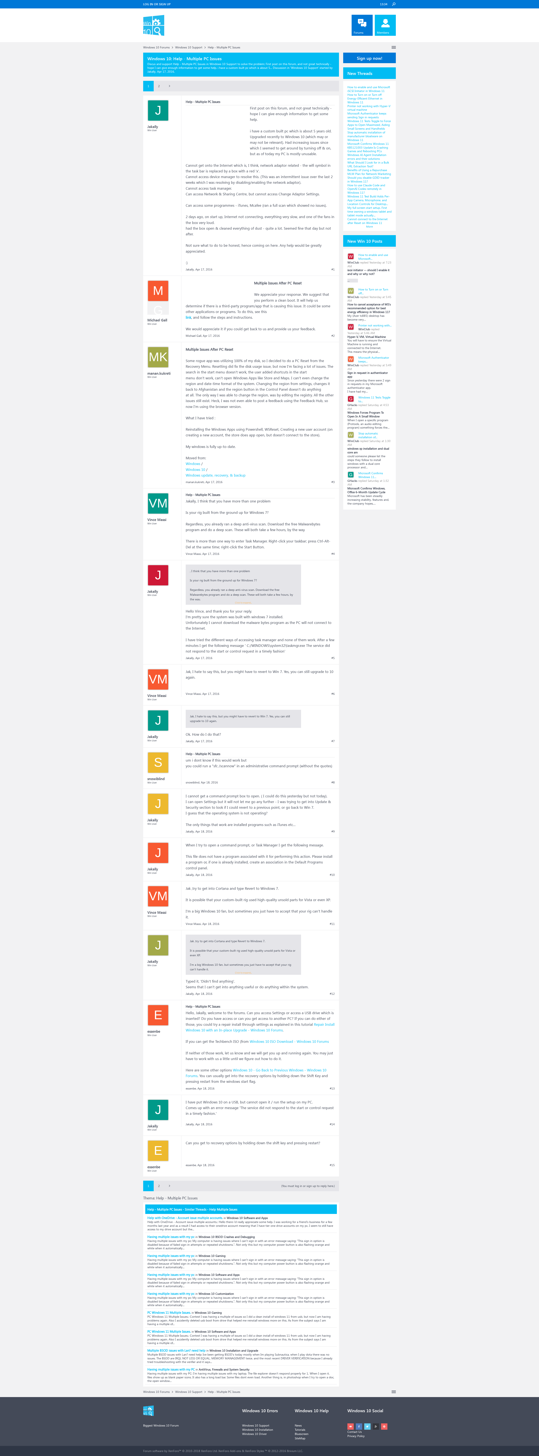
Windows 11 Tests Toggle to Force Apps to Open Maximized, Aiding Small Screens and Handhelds (369, 125)
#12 (332, 994)
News (298, 1425)
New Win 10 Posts (364, 241)
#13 (332, 1088)
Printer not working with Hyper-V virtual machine (369, 108)
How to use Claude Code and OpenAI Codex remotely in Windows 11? (366, 189)
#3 (333, 482)
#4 (333, 554)
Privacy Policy (356, 1436)
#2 (333, 336)
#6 (333, 694)
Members (383, 33)
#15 (332, 1165)
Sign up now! (369, 58)
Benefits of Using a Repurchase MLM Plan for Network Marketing (369, 172)
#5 (333, 658)
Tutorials (300, 1430)
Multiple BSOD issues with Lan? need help (176, 1350)
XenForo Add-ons (229, 1451)
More (369, 226)
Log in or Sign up (157, 4)
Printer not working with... (375, 325)
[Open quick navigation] (394, 47)
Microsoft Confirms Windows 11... (370, 475)
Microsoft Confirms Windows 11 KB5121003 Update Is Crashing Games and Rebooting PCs (368, 147)
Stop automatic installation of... (368, 435)
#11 (332, 924)
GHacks (352, 405)
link (188, 317)
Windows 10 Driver (254, 1434)
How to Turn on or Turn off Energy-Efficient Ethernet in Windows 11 (364, 98)
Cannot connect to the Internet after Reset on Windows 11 (367, 221)
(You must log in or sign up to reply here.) (308, 1186)
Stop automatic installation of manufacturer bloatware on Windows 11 (366, 136)
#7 (333, 741)
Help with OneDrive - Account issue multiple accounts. (185, 1218)
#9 (333, 831)
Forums (358, 33)
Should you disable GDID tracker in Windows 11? (368, 179)
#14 (332, 1124)
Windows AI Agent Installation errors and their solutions (366, 157)
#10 (332, 875)
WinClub (353, 262)
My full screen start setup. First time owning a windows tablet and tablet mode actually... (369, 211)
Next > (169, 86)
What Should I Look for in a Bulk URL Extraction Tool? (368, 164)
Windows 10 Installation (257, 1430)
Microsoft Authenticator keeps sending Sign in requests (366, 115)
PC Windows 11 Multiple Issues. (169, 1312)
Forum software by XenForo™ (180, 1451)
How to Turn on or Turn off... (373, 291)
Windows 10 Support (304, 68)
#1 (333, 269)
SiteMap (300, 1438)
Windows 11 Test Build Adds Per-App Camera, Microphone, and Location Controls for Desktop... (368, 200)
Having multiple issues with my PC (171, 1369)
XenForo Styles (254, 1451)
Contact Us (354, 1432)
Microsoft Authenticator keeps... (373, 359)
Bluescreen (301, 1434)
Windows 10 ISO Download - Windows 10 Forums (289, 1041)
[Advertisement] (217, 131)
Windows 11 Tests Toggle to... (374, 399)
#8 (333, 782)
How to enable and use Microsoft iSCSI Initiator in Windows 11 (368, 89)
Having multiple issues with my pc (171, 1237)
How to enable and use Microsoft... (373, 257)
